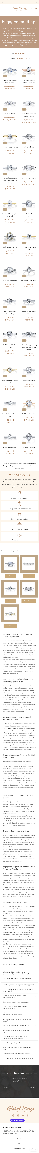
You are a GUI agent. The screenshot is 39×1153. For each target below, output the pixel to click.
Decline (19, 1143)
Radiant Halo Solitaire (29, 380)
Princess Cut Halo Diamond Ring (29, 215)
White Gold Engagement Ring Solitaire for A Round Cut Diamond (29, 347)
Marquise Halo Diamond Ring (29, 280)
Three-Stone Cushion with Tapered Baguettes (29, 115)
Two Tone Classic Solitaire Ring (29, 248)
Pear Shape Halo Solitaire (29, 447)
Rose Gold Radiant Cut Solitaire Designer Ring (29, 81)
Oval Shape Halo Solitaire (29, 414)
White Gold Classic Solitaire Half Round (28, 313)
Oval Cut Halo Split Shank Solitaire (10, 346)
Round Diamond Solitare (9, 447)
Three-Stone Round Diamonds (29, 178)
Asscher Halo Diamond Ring (9, 280)
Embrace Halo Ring (29, 147)
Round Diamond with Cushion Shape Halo (10, 382)
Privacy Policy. (13, 1134)
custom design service (9, 728)
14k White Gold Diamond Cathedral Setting (10, 81)
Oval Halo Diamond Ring (10, 247)
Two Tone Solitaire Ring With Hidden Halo (10, 215)
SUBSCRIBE (32, 1088)
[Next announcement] (37, 3)
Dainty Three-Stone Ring (10, 114)
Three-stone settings (8, 951)
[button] (3, 9)
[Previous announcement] (2, 3)
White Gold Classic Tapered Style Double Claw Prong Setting (9, 180)
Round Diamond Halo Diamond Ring (10, 313)
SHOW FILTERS (20, 53)
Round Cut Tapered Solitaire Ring (9, 415)
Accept (19, 1139)
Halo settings (6, 925)
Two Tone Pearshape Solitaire (10, 147)
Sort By (13, 58)
